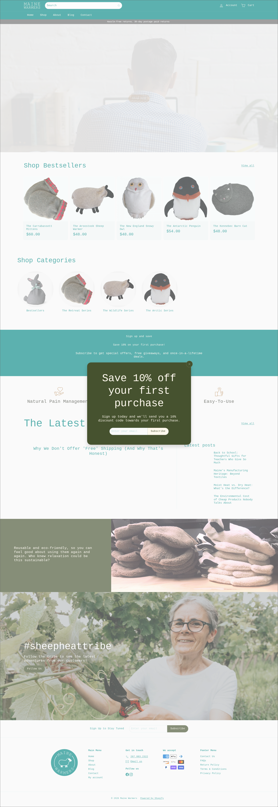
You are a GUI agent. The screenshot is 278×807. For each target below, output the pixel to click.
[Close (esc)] (189, 364)
